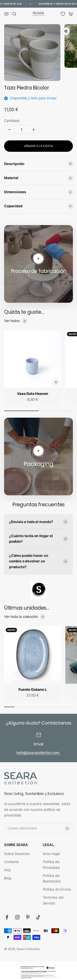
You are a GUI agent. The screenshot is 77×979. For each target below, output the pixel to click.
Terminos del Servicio (53, 900)
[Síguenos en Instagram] (17, 917)
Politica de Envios (57, 889)
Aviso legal (51, 854)
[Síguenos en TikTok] (38, 917)
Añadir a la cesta (38, 146)
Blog (7, 878)
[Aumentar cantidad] (34, 129)
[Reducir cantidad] (9, 129)
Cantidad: (12, 121)
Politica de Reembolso (52, 878)
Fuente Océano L (32, 689)
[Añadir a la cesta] (56, 382)
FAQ (7, 870)
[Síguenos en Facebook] (7, 917)
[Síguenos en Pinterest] (28, 917)
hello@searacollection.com (38, 753)
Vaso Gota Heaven (32, 394)
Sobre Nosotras (17, 854)
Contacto (11, 862)
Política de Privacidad (51, 864)
